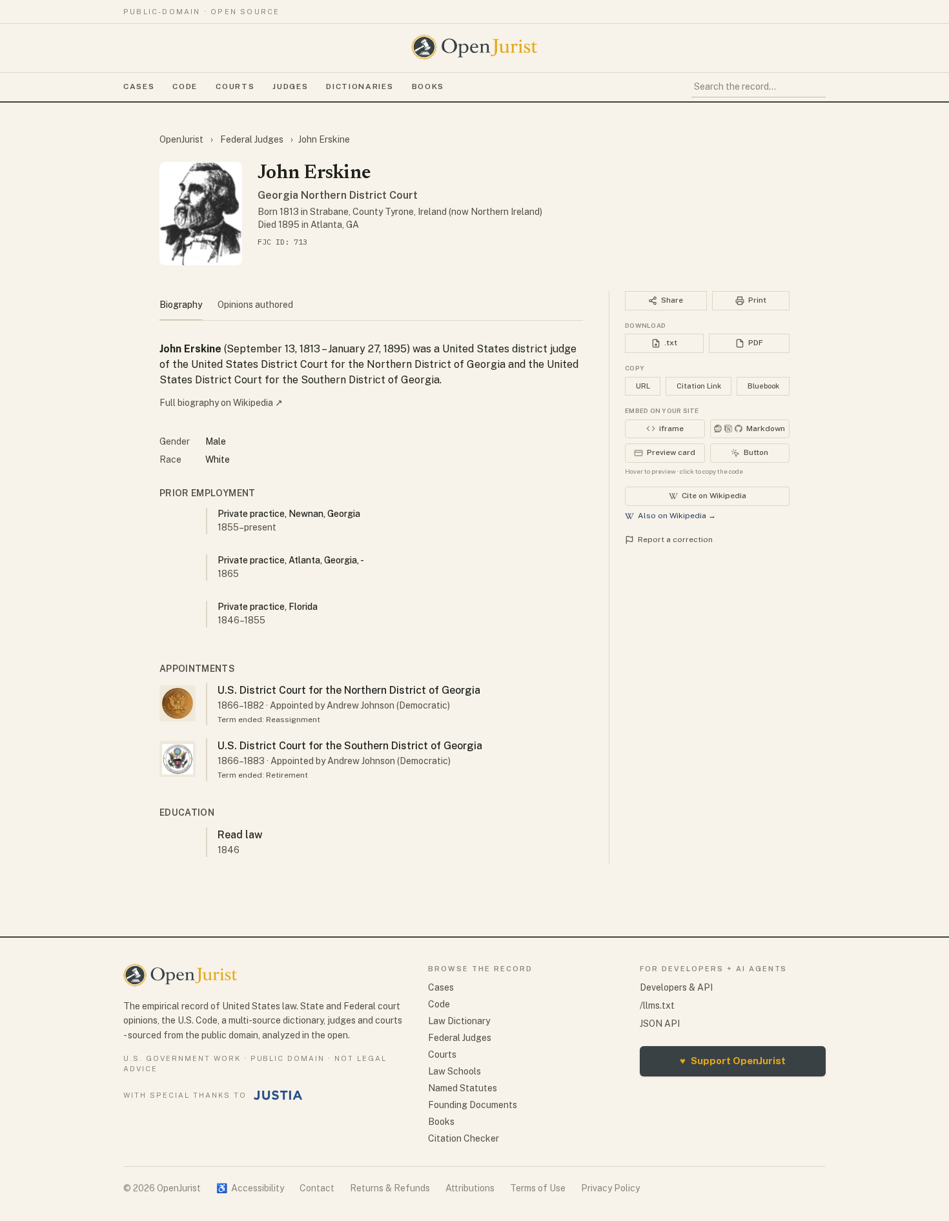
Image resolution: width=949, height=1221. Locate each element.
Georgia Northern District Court (338, 195)
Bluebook (763, 386)
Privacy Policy (610, 1188)
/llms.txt (657, 1005)
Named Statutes (462, 1088)
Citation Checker (463, 1138)
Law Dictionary (459, 1021)
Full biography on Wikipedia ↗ (221, 403)
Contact (317, 1188)
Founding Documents (472, 1105)
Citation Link (699, 386)
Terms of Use (538, 1188)
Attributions (470, 1188)
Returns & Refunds (390, 1188)
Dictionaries (359, 86)
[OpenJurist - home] (474, 47)
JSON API (660, 1023)
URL (643, 386)
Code (185, 86)
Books (428, 86)
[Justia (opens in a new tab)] (278, 1095)
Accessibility (250, 1188)
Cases (138, 86)
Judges (290, 86)
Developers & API (676, 987)
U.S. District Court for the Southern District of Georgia (350, 746)
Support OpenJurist (733, 1060)
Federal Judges (251, 139)
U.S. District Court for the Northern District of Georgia (349, 690)
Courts (235, 86)
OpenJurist (182, 139)
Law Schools (454, 1071)
